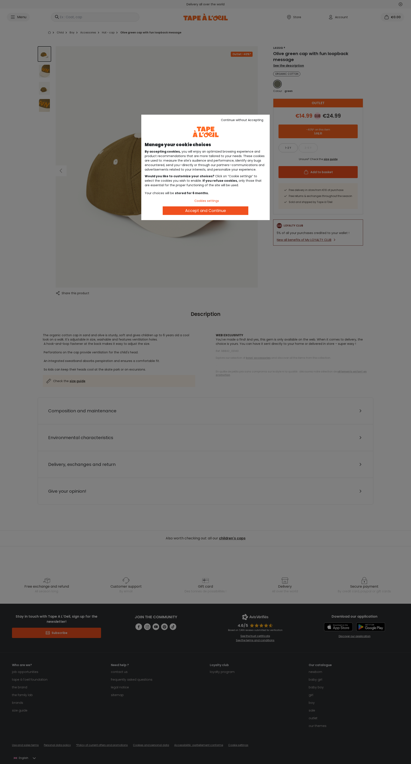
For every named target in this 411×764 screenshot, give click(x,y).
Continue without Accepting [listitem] (242, 120)
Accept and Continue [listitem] (205, 210)
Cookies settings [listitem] (206, 201)
